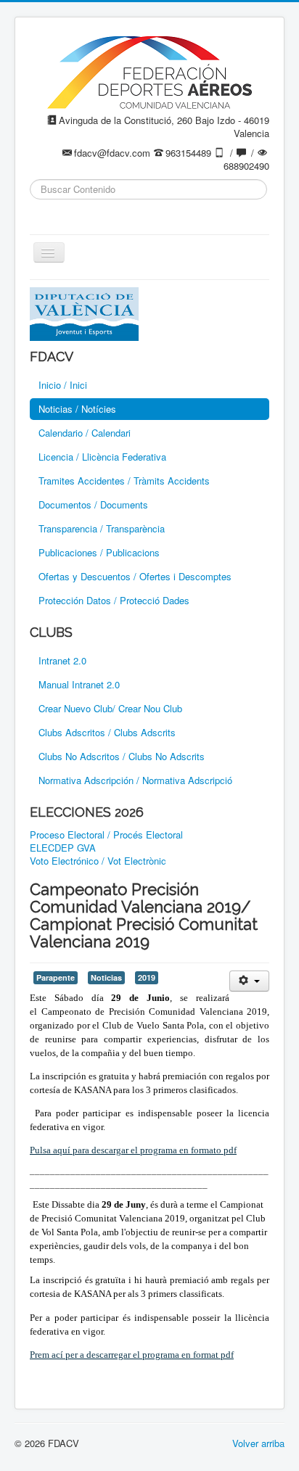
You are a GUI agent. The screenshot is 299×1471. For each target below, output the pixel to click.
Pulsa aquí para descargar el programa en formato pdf (133, 1150)
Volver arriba (258, 1443)
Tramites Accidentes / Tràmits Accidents (124, 480)
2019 (146, 977)
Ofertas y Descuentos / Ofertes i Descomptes (135, 576)
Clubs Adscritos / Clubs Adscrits (107, 732)
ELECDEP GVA (63, 847)
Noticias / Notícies (77, 409)
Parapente (55, 977)
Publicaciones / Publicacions (99, 552)
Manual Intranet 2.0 (79, 684)
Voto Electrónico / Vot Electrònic (98, 861)
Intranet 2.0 (62, 660)
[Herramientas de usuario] (249, 981)
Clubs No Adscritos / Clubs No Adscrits (121, 756)
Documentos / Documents (93, 504)
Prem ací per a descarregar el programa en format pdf (132, 1354)
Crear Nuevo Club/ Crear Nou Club (110, 708)
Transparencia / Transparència (101, 528)
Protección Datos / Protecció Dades (113, 600)
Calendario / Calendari (84, 433)
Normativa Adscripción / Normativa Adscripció (135, 780)
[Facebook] (42, 212)
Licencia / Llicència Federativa (102, 456)
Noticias (106, 977)
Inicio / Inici (62, 385)
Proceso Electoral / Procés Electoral (106, 834)
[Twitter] (69, 212)
